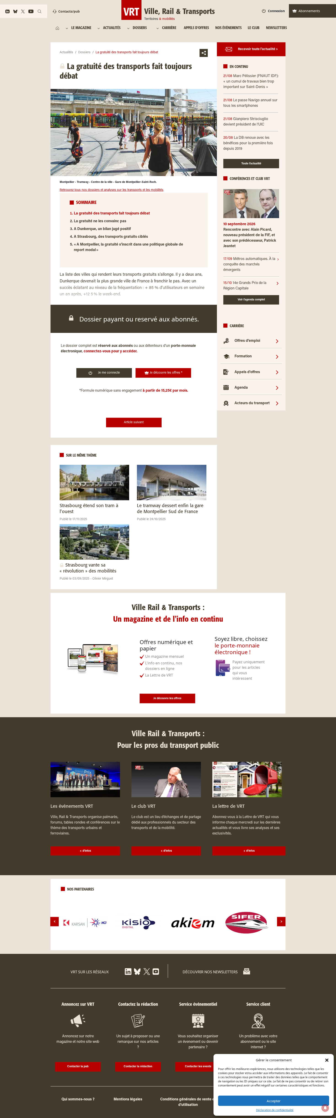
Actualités (66, 52)
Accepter (273, 1101)
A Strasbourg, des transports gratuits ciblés (111, 237)
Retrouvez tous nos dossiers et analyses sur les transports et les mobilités (111, 190)
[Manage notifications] (325, 1108)
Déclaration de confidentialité (274, 1110)
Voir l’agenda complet (251, 299)
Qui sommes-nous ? (77, 1099)
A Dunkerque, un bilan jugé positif (102, 229)
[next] (281, 921)
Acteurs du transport (252, 403)
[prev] (54, 921)
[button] (327, 1060)
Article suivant (134, 422)
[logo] (85, 922)
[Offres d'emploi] (277, 341)
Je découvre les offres (167, 698)
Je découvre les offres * (165, 372)
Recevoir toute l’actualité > (258, 49)
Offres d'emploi (247, 341)
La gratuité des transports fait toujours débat (112, 213)
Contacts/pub (69, 11)
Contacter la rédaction (138, 1066)
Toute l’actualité (251, 163)
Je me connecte (109, 372)
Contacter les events (198, 1066)
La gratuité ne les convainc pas (100, 221)
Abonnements (309, 11)
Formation (243, 356)
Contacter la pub (77, 1066)
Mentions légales (128, 1099)
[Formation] (277, 356)
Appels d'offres (247, 372)
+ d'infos (85, 851)
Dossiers (84, 52)
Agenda (241, 388)
